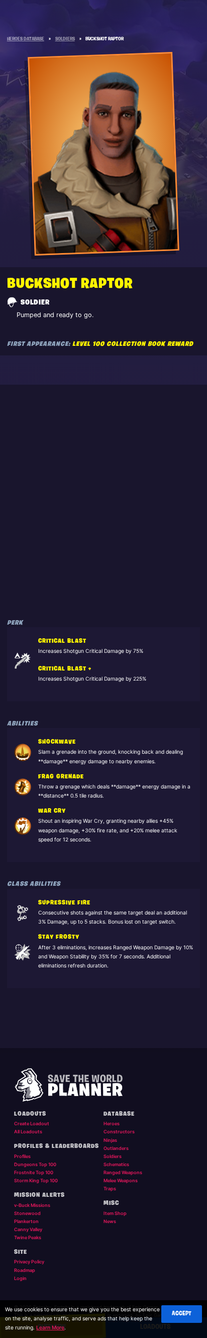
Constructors (119, 1131)
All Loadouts (28, 1131)
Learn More (50, 1327)
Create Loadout (31, 1123)
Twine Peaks (27, 1237)
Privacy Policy (29, 1261)
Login (20, 1278)
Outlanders (116, 1148)
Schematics (116, 1164)
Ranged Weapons (123, 1172)
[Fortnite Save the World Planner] (103, 1085)
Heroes (112, 1123)
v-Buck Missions (32, 1205)
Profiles (22, 1156)
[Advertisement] (103, 496)
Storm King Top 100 (36, 1180)
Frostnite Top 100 (33, 1172)
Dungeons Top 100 (35, 1164)
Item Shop (115, 1213)
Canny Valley (28, 1229)
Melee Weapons (121, 1180)
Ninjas (110, 1140)
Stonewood (27, 1213)
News (110, 1221)
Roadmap (24, 1270)
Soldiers (113, 1156)
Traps (110, 1188)
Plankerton (26, 1221)
